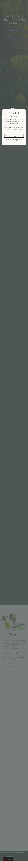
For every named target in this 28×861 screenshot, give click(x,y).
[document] (14, 430)
